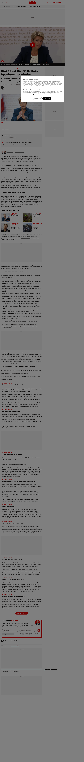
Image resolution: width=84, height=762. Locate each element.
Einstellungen (37, 98)
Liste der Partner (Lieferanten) (28, 94)
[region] (42, 89)
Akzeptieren (47, 98)
